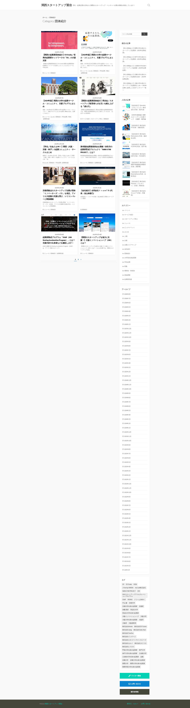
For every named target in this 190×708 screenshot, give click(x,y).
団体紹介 (53, 73)
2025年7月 (127, 350)
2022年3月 (127, 522)
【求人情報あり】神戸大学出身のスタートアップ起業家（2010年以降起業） (134, 59)
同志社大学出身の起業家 (130, 613)
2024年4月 (127, 415)
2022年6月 (127, 510)
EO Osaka (129, 584)
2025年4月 (127, 363)
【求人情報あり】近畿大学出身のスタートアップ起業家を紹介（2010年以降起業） (134, 77)
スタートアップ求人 (97, 119)
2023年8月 (127, 449)
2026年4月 (127, 311)
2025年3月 (127, 367)
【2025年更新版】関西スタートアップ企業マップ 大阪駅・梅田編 (138, 117)
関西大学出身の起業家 (137, 663)
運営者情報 (135, 692)
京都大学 (132, 603)
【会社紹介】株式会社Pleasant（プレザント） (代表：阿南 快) (138, 183)
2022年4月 (127, 518)
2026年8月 (127, 294)
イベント (127, 210)
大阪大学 (143, 616)
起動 (142, 657)
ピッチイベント (129, 227)
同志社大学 (134, 610)
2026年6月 (127, 303)
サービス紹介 (86, 119)
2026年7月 (127, 298)
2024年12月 (127, 380)
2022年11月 (127, 488)
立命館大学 (142, 653)
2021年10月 (127, 544)
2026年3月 (127, 316)
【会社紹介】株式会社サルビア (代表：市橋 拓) (138, 193)
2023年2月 (127, 475)
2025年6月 (127, 354)
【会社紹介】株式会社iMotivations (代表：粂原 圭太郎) (139, 136)
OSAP (124, 599)
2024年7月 (127, 402)
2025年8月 (127, 346)
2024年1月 (127, 428)
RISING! (130, 599)
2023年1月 (127, 479)
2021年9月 (127, 548)
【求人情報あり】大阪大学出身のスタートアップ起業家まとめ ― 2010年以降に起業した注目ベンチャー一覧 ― (135, 86)
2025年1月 (127, 376)
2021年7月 (127, 557)
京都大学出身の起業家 (129, 606)
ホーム (45, 17)
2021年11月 (127, 540)
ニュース (46, 73)
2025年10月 (127, 337)
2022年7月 (127, 505)
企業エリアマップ (130, 245)
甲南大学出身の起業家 (129, 650)
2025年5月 (127, 359)
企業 (125, 240)
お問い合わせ (136, 684)
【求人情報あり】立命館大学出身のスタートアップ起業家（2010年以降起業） (134, 68)
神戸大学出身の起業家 (129, 653)
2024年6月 (127, 406)
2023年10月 (127, 441)
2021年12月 (127, 535)
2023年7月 (127, 454)
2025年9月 (127, 341)
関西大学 (125, 663)
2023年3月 (127, 471)
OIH (138, 591)
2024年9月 (127, 393)
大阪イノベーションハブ (130, 616)
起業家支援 (84, 73)
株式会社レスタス (128, 647)
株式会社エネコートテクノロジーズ (134, 640)
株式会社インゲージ (129, 636)
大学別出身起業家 (130, 258)
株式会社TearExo (127, 633)
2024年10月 (127, 389)
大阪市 (141, 620)
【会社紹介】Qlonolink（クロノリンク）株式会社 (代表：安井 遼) (138, 107)
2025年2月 (127, 372)
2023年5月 (127, 462)
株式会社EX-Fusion (140, 626)
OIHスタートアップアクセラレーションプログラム (134, 595)
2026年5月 (127, 307)
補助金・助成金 (129, 271)
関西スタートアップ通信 (53, 704)
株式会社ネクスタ (140, 643)
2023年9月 (127, 445)
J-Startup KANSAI (127, 588)
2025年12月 (127, 329)
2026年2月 (127, 320)
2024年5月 (127, 410)
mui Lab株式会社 (140, 588)
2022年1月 (127, 531)
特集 (107, 71)
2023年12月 (127, 432)
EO (123, 584)
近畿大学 (125, 660)
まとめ (90, 71)
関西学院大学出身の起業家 (131, 667)
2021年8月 (127, 553)
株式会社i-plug (127, 630)
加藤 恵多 (125, 610)
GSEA (135, 584)
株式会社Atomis (127, 626)
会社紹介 (127, 249)
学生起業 (102, 71)
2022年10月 (127, 492)
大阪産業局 (132, 623)
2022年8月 (127, 501)
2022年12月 (127, 484)
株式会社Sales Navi (140, 630)
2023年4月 (127, 466)
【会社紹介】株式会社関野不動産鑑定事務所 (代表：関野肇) (138, 164)
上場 (125, 236)
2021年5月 (127, 566)
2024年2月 (127, 423)
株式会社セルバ (127, 643)
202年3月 (127, 570)
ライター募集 (136, 676)
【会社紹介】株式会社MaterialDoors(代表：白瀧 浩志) (138, 174)
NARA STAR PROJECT (129, 591)
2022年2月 (127, 527)
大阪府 (124, 623)
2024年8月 (127, 398)
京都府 (141, 606)
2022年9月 (127, 497)
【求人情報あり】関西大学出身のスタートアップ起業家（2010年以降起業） (134, 50)
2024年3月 (127, 419)
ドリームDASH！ (139, 599)
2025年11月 (127, 333)
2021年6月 (127, 561)
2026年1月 (127, 324)
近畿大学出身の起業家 (137, 660)
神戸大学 (142, 650)
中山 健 (124, 603)
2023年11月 (127, 436)
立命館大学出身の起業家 (130, 657)
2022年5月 (127, 514)
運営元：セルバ (132, 704)
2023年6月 (127, 458)
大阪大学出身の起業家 (129, 620)
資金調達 (127, 275)
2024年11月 (127, 385)
